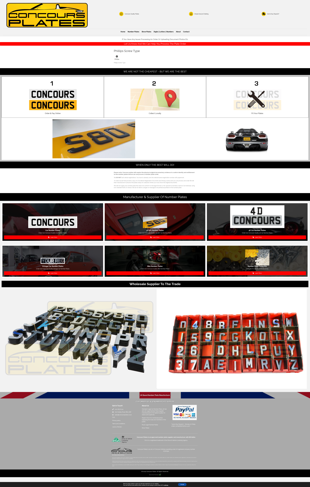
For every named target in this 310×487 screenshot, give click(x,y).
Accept (182, 484)
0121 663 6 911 (119, 409)
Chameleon (156, 474)
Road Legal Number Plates (150, 425)
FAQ (113, 417)
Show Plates (145, 428)
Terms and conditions (118, 423)
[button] (52, 237)
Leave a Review (117, 427)
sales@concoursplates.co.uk (123, 415)
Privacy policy (116, 420)
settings (166, 485)
